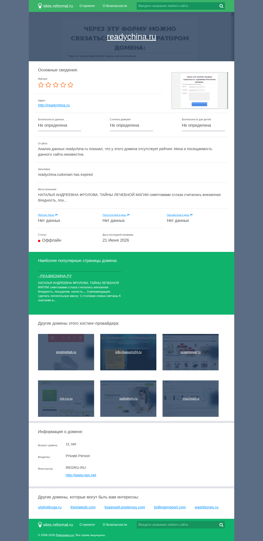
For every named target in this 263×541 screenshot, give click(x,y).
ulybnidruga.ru (49, 507)
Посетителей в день (114, 215)
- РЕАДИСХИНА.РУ (55, 276)
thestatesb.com (83, 507)
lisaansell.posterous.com (125, 507)
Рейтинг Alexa (46, 215)
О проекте (87, 6)
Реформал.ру (65, 535)
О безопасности (115, 6)
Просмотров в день (178, 215)
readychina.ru (131, 36)
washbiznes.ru (206, 507)
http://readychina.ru (54, 105)
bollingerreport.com (170, 507)
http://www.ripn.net (81, 475)
